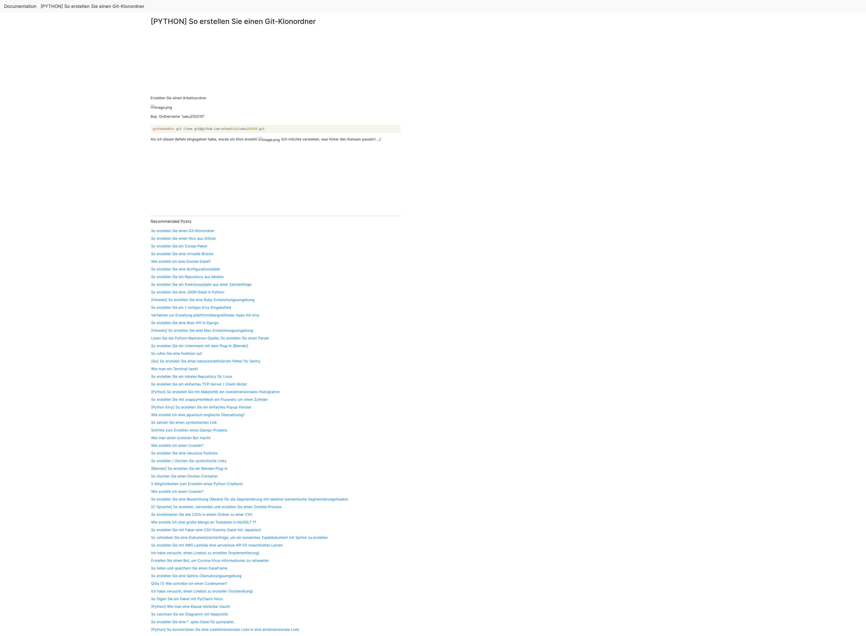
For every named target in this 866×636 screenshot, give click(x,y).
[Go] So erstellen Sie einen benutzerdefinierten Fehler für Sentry (205, 361)
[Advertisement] (701, 158)
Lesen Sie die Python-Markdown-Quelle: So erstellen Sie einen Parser (210, 338)
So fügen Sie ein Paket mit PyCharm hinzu (187, 599)
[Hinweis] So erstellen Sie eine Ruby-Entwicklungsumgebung (203, 299)
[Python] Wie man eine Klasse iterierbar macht (190, 606)
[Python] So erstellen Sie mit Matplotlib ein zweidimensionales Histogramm (215, 391)
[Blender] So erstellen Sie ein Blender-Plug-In (189, 468)
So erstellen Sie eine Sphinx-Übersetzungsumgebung (196, 576)
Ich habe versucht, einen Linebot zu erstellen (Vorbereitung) (202, 591)
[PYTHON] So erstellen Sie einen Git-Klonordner (92, 6)
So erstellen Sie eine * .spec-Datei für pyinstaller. (193, 622)
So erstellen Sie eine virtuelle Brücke (182, 253)
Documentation (20, 6)
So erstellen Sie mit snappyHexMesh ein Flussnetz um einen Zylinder (209, 399)
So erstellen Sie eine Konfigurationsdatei (185, 269)
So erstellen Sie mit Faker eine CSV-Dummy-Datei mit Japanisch (206, 530)
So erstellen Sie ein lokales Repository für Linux (191, 376)
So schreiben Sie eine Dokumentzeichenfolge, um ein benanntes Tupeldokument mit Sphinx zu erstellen (239, 537)
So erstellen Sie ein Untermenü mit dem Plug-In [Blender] (199, 345)
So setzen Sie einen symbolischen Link (184, 422)
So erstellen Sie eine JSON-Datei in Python (187, 292)
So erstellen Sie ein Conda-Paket (179, 246)
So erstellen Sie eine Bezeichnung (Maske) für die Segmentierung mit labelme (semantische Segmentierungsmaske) (249, 499)
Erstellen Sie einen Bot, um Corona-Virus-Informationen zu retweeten (210, 560)
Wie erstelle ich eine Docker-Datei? (181, 261)
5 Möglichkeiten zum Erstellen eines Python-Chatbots (197, 484)
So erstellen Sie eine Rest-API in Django (185, 322)
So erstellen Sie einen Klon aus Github (183, 238)
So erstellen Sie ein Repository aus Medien (187, 276)
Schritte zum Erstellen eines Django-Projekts (189, 430)
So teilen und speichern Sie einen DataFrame (189, 568)
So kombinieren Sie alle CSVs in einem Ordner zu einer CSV (202, 514)
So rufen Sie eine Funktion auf (176, 353)
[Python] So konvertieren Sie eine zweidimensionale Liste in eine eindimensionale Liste (225, 629)
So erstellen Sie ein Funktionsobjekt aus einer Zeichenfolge (201, 284)
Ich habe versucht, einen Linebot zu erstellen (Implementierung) (205, 553)
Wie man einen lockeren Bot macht (180, 438)
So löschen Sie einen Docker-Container (184, 476)
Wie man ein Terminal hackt (174, 368)
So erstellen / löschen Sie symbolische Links (188, 461)
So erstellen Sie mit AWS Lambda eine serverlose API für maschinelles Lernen (217, 545)
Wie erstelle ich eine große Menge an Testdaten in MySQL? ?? (203, 522)
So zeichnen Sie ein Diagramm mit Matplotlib (189, 614)
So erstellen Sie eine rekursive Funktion (184, 453)
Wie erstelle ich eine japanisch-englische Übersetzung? (198, 414)
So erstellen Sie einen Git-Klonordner (182, 230)
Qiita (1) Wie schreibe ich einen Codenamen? (189, 583)
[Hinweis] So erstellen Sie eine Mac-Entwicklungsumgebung (202, 330)
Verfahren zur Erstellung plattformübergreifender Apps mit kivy (205, 315)
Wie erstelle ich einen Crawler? (177, 445)
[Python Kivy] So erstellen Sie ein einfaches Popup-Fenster (201, 407)
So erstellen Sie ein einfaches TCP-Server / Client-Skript (199, 384)
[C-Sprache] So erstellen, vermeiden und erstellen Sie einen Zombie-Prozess (216, 507)
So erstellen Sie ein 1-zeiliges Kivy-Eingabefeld (191, 307)
